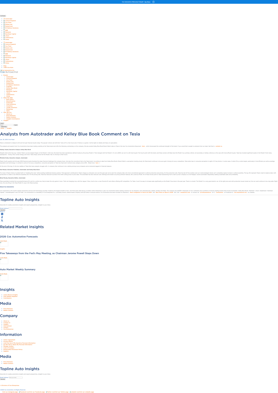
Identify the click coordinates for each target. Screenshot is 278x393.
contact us (219, 146)
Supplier (6, 351)
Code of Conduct (8, 348)
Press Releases (11, 115)
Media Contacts (11, 117)
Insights (5, 120)
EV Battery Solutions (13, 85)
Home (2, 128)
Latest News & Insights (10, 295)
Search (15, 125)
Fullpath (9, 86)
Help (4, 66)
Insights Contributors (13, 119)
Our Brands (3, 15)
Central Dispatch (11, 78)
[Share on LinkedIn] (2, 215)
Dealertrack (10, 83)
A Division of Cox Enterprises (10, 385)
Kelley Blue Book (11, 88)
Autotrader (9, 77)
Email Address (4, 208)
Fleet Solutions (11, 104)
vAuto (8, 93)
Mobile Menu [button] (4, 126)
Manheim (9, 90)
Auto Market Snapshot (10, 296)
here (143, 146)
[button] (2, 123)
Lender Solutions (11, 107)
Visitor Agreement (9, 340)
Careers (5, 327)
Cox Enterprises (8, 329)
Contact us (6, 322)
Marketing (9, 109)
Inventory (9, 106)
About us (9, 114)
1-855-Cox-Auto (8, 67)
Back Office (10, 99)
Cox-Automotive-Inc (240, 192)
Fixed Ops (9, 102)
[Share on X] (2, 221)
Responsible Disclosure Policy (13, 349)
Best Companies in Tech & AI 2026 (141, 192)
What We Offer (8, 98)
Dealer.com (9, 81)
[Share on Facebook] (2, 218)
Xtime (8, 96)
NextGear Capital (11, 91)
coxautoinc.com (185, 192)
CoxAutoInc (219, 192)
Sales (8, 111)
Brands (5, 75)
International (7, 326)
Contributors (7, 298)
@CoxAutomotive (205, 192)
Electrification (10, 101)
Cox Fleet (9, 80)
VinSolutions (10, 94)
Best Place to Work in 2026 (164, 192)
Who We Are (7, 112)
